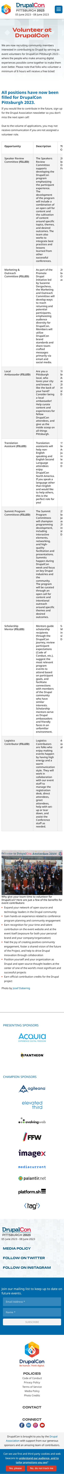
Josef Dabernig (21, 988)
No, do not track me (41, 1468)
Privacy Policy (32, 1382)
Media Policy (17, 1248)
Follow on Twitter (24, 1258)
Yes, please (15, 1468)
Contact (32, 1407)
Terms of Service (32, 1386)
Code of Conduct (32, 1378)
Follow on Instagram (27, 1267)
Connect (32, 1419)
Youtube (42, 1425)
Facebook (21, 1425)
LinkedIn (28, 1425)
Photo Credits (32, 1395)
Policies (32, 1373)
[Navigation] (58, 9)
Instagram (35, 1425)
